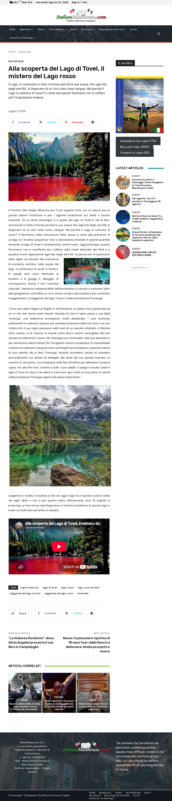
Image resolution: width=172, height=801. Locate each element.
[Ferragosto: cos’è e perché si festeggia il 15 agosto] (123, 200)
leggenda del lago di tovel (25, 593)
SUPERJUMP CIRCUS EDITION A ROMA (144, 254)
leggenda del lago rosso (59, 593)
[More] (92, 122)
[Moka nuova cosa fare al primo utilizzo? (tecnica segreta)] (93, 693)
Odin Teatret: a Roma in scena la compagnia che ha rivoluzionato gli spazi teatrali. (59, 705)
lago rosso (67, 587)
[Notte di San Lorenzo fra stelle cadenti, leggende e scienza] (123, 217)
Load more (138, 267)
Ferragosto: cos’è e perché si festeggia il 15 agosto (146, 201)
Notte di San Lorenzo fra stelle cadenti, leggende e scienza (147, 219)
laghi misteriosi (30, 587)
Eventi (136, 176)
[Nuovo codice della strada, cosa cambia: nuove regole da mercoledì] (25, 693)
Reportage (24, 52)
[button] (159, 34)
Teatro (58, 697)
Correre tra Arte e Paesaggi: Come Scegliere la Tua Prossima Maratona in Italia (147, 183)
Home (12, 52)
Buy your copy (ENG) (134, 146)
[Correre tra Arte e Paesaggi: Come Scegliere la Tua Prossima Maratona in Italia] (123, 182)
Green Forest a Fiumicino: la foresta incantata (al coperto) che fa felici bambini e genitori (147, 236)
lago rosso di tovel (88, 587)
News (24, 700)
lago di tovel (50, 587)
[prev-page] (11, 719)
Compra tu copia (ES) (135, 152)
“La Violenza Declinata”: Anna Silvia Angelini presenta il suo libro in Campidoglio (31, 642)
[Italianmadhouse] (81, 15)
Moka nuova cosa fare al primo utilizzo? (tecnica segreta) (93, 707)
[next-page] (17, 719)
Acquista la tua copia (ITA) (138, 141)
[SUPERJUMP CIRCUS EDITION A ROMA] (123, 252)
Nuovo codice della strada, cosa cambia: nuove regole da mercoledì (25, 707)
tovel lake (83, 593)
